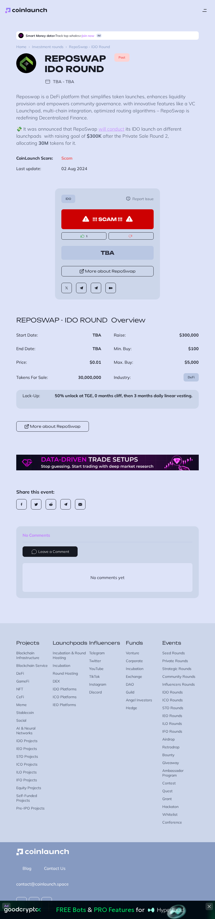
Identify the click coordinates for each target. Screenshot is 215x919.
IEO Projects (26, 748)
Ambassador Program (173, 773)
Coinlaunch (26, 10)
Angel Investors (139, 700)
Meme (21, 704)
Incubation (61, 665)
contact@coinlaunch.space (42, 884)
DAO (130, 684)
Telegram (97, 653)
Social (21, 720)
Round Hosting (65, 673)
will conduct (111, 129)
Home (21, 46)
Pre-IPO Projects (30, 808)
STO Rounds (172, 708)
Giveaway (170, 762)
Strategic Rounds (176, 668)
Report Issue (143, 198)
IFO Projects (26, 780)
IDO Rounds (172, 692)
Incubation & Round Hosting (69, 655)
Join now (88, 36)
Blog (27, 868)
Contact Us (55, 868)
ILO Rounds (172, 723)
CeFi (20, 697)
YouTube (96, 668)
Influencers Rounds (178, 684)
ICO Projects (26, 764)
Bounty (168, 755)
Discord (95, 692)
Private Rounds (175, 660)
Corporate (134, 660)
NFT (19, 689)
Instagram (97, 684)
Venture (132, 653)
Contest (169, 783)
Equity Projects (28, 787)
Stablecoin (25, 712)
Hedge (131, 708)
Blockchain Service (32, 665)
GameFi (22, 681)
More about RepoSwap (110, 271)
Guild (130, 692)
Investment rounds (47, 46)
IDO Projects (26, 740)
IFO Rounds (172, 731)
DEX (56, 681)
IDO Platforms (65, 689)
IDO (68, 199)
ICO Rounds (172, 700)
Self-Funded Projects (26, 798)
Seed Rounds (173, 653)
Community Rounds (178, 676)
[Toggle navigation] (204, 10)
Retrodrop (170, 747)
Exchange (134, 676)
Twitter (95, 660)
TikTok (94, 676)
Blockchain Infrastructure (27, 655)
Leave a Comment (53, 551)
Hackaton (170, 806)
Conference (172, 822)
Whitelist (170, 814)
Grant (167, 798)
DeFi (191, 377)
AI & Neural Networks (25, 730)
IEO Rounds (172, 715)
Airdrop (168, 739)
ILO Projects (26, 772)
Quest (167, 791)
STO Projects (27, 756)
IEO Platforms (64, 704)
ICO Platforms (65, 697)
